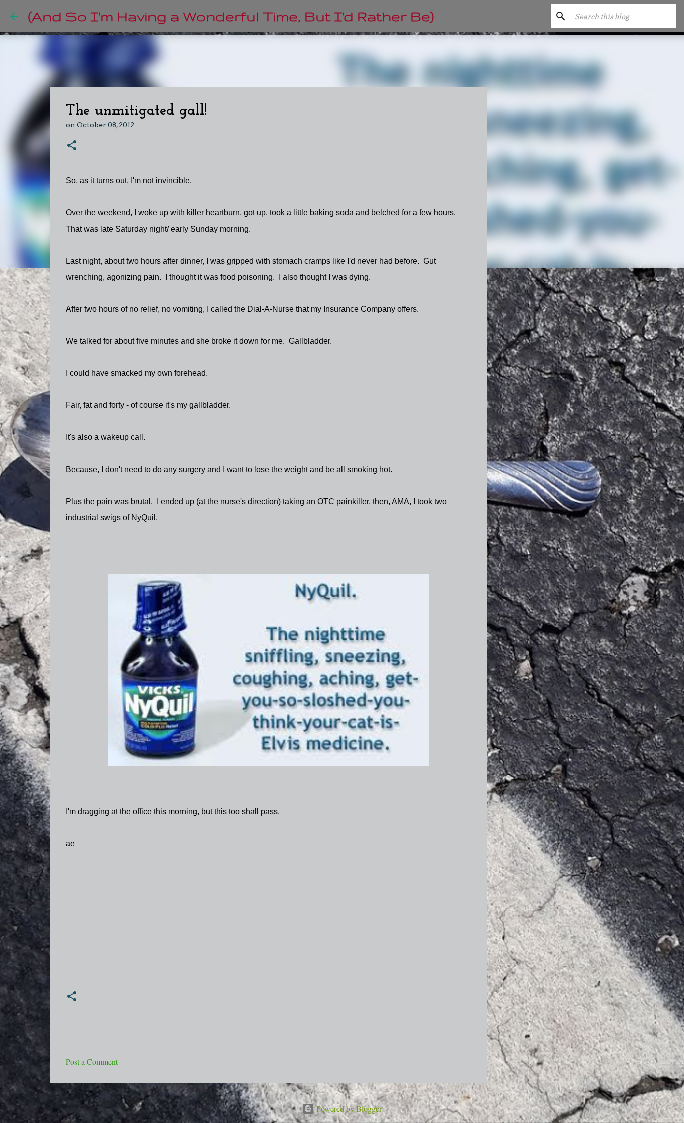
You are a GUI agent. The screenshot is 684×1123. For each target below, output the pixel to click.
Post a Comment (92, 1061)
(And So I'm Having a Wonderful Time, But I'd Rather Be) (231, 16)
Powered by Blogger (348, 1108)
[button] (72, 146)
